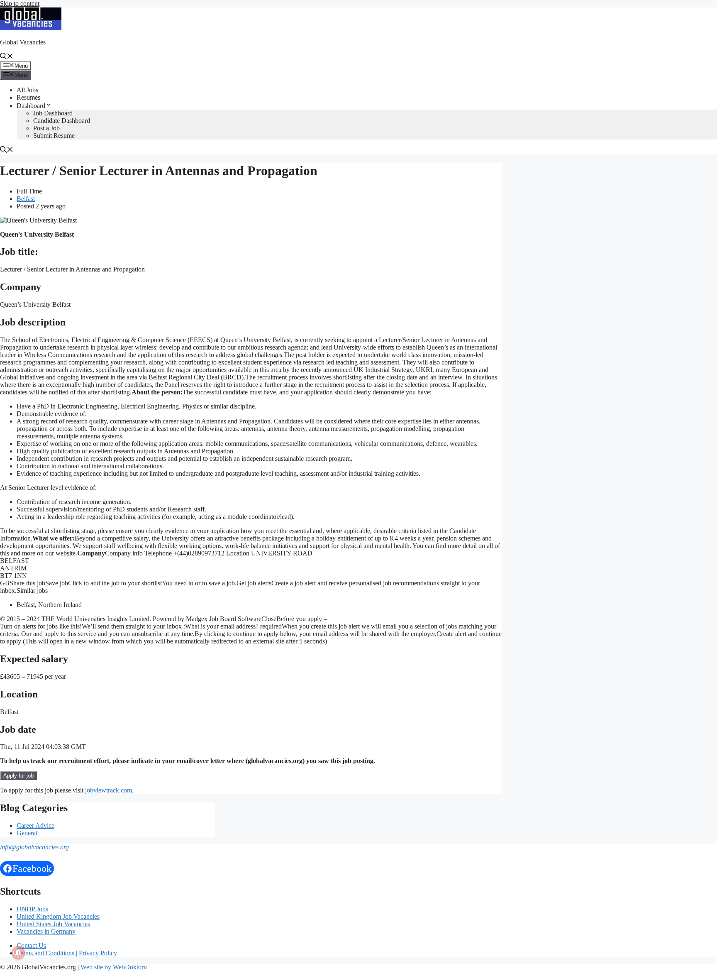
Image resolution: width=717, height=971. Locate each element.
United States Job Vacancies (53, 923)
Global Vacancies (23, 42)
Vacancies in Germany (46, 931)
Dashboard (31, 105)
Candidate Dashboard (61, 120)
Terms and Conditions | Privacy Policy (67, 952)
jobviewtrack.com (108, 790)
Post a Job (46, 128)
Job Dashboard (53, 113)
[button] (6, 57)
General (27, 832)
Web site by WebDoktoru (113, 967)
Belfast (26, 198)
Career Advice (35, 825)
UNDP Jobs (32, 908)
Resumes (28, 97)
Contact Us (31, 945)
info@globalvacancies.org (34, 847)
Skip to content (19, 3)
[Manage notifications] (18, 952)
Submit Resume (54, 135)
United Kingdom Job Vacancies (58, 916)
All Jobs (27, 89)
